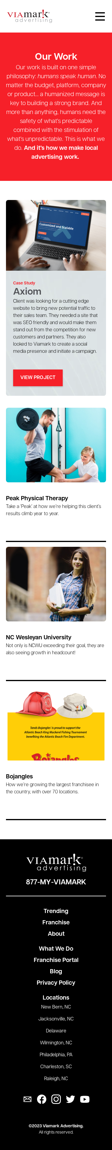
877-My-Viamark (56, 882)
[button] (100, 16)
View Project (38, 377)
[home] (29, 16)
